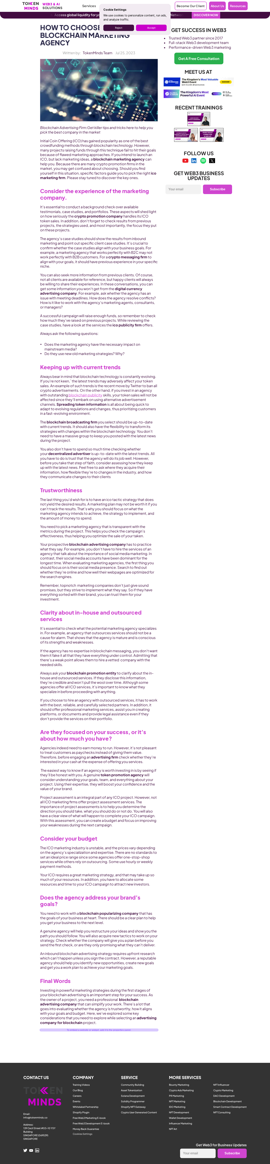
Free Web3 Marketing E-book (89, 1117)
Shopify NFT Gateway (133, 1106)
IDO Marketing (177, 1106)
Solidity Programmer (132, 1101)
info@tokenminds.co (35, 1117)
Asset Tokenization (131, 1090)
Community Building (132, 1084)
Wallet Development (180, 1117)
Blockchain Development (227, 1101)
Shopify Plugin (81, 1112)
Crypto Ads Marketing (181, 1090)
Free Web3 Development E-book (91, 1123)
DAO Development (224, 1095)
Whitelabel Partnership (85, 1106)
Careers (77, 1095)
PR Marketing (176, 1095)
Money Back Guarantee (86, 1129)
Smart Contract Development (230, 1106)
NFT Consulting (221, 1112)
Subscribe (217, 189)
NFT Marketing (177, 1101)
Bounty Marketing (179, 1084)
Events (76, 1101)
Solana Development (133, 1095)
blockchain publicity (85, 395)
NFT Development (179, 1112)
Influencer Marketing (180, 1123)
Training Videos (81, 1084)
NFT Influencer (221, 1084)
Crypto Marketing (223, 1090)
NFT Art (173, 1129)
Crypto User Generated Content (139, 1112)
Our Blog (78, 1090)
